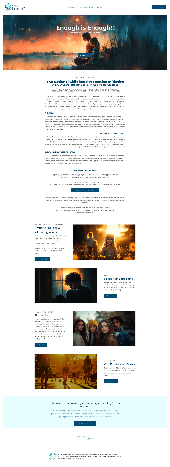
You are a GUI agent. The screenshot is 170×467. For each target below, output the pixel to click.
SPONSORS (84, 7)
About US (75, 7)
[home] (15, 7)
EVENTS (92, 7)
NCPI (68, 7)
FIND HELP (100, 7)
